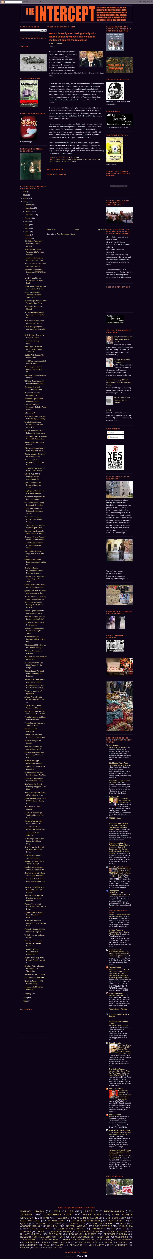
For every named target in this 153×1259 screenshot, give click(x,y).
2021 (25, 192)
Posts (111, 433)
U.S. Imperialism (87, 1218)
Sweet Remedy (115, 1043)
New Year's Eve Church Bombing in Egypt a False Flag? (35, 786)
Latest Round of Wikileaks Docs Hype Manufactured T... (35, 881)
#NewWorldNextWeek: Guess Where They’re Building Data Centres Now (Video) (119, 954)
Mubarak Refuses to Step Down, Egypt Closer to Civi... (34, 754)
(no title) (108, 410)
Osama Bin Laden (88, 1231)
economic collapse (48, 1223)
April (27, 231)
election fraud (30, 1221)
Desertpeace (114, 891)
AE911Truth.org (115, 818)
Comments (113, 437)
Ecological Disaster (82, 1234)
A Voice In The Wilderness (119, 781)
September (29, 215)
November (29, 208)
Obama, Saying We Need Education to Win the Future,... (34, 673)
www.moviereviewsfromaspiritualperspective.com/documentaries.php (120, 1152)
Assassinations (30, 1226)
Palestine (65, 161)
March (27, 235)
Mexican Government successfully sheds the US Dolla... (35, 906)
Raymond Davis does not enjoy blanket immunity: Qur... (34, 553)
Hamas (68, 159)
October (28, 211)
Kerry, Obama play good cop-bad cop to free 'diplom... (34, 545)
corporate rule (57, 1214)
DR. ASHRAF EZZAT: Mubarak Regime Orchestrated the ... (33, 476)
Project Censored (116, 993)
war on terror (102, 1223)
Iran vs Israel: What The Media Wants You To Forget (34, 665)
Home (77, 229)
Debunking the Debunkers (119, 867)
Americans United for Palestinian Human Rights (119, 844)
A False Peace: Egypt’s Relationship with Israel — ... (35, 699)
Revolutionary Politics (118, 1009)
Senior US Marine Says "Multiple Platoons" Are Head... (34, 815)
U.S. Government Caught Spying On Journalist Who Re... (35, 314)
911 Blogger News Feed (118, 763)
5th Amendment (119, 1245)
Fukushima (126, 1226)
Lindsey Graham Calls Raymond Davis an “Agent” (33, 484)
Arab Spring (121, 1237)
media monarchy (115, 950)
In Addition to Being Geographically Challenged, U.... (32, 951)
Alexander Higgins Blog (118, 823)
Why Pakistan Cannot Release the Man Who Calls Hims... (34, 424)
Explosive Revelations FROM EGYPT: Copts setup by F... (35, 800)
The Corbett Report (117, 1069)
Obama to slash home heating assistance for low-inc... (35, 562)
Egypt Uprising (61, 1242)
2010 (25, 998)
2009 (25, 1001)
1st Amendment (80, 1237)
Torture (25, 1231)
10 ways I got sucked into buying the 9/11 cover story (34, 841)
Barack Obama (32, 1211)
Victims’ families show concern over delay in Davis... (34, 519)
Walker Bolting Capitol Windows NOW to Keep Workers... (34, 252)
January (28, 994)
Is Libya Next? (30, 413)
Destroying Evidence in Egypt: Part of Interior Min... (33, 369)
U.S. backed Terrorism (85, 1221)
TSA (36, 1248)
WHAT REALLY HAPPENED (119, 1130)
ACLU (46, 1245)
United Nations (76, 1226)
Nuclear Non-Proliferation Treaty (42, 1237)
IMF (113, 1229)
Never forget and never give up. (120, 765)
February (28, 238)
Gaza (123, 1223)
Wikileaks (123, 1242)
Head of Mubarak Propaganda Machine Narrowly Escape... (34, 570)
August (28, 218)
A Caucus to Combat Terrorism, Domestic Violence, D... (33, 294)
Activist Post (114, 796)
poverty (24, 1248)
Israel (89, 1211)
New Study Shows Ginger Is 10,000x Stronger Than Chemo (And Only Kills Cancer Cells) (124, 1049)
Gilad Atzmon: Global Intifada (35, 978)
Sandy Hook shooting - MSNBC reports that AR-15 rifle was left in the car (118, 382)
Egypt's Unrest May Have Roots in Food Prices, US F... (35, 960)
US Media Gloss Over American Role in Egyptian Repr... (35, 923)
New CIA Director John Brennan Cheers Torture (121, 400)
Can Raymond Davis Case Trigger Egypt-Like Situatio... (34, 578)
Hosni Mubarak (78, 159)
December (29, 205)
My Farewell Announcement (118, 1025)
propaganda (114, 1211)
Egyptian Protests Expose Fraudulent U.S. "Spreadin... (34, 968)
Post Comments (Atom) (66, 234)
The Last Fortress (116, 1089)
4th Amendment (28, 1240)
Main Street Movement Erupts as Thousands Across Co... (33, 349)
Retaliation (76, 1245)
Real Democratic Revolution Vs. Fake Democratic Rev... (35, 849)
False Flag (60, 159)
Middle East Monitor (56, 43)
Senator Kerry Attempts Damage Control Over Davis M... (34, 604)
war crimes (64, 1211)
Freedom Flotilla (115, 1234)
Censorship (115, 1221)
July (26, 221)
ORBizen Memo (115, 967)
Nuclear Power (61, 1231)
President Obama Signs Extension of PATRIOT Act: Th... (35, 272)
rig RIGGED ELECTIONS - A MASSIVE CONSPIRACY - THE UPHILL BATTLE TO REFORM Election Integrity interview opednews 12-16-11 (119, 973)
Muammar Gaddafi (38, 1229)
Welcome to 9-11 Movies (117, 747)
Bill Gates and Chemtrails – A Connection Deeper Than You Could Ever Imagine (124, 1095)
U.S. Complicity (116, 1218)
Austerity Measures (70, 1229)
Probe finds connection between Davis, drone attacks (34, 510)
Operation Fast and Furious (78, 1240)
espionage (55, 1234)
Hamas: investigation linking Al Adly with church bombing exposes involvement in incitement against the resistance (72, 36)
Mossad (103, 1240)
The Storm (113, 783)
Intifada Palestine (116, 930)
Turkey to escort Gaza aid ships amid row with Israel (122, 339)
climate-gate (76, 1223)
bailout (108, 1242)
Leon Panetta (96, 1245)
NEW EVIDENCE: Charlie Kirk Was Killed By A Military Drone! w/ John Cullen (124, 873)
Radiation (97, 1229)
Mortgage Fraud (50, 1247)
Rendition (102, 1237)
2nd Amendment (29, 1245)
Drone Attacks (102, 1226)
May (27, 228)
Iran (46, 1218)
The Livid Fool (115, 1115)
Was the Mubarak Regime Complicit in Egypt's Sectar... (34, 630)
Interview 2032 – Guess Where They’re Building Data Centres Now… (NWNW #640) (119, 1073)
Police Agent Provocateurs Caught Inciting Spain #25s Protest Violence (118, 827)
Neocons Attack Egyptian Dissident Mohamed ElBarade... (34, 898)
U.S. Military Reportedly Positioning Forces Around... (33, 243)
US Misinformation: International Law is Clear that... (35, 639)
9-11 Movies (114, 745)
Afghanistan (55, 1221)
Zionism (73, 161)
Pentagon (30, 1242)
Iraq (41, 1231)
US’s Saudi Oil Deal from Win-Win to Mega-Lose (124, 800)
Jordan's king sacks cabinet (35, 974)
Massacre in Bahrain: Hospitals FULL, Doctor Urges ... (34, 462)
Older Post (102, 229)
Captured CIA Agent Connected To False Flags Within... (35, 407)
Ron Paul (53, 1226)
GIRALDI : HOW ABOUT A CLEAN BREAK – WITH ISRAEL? (34, 889)
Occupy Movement (123, 1240)
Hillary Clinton (30, 1234)
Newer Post (51, 229)
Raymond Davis (50, 1240)
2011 (25, 202)
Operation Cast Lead (86, 1242)
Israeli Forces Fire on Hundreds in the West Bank (34, 280)
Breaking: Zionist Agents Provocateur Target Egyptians (34, 943)
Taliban (59, 1245)
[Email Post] (77, 157)
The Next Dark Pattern (117, 995)
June (27, 225)
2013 (25, 195)
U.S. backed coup (117, 1231)
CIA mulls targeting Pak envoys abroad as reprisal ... (35, 329)
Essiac (111, 1117)
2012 (25, 198)
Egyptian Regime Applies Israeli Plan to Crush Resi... (34, 914)
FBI (124, 1229)
